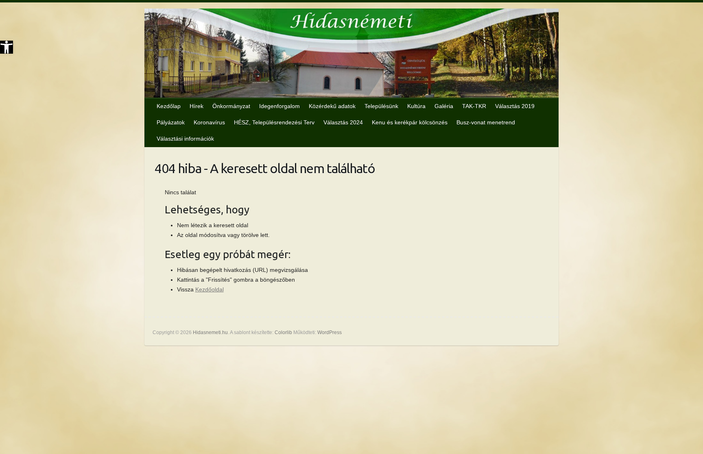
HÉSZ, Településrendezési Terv (274, 122)
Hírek (196, 106)
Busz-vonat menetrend (485, 122)
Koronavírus (209, 122)
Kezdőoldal (209, 289)
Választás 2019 (515, 106)
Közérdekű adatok (332, 106)
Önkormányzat (231, 106)
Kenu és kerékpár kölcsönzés (410, 122)
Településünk (381, 106)
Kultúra (416, 106)
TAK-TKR (474, 106)
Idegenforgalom (279, 106)
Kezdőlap (169, 106)
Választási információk (185, 138)
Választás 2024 (343, 122)
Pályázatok (171, 122)
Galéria (443, 106)
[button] (6, 47)
